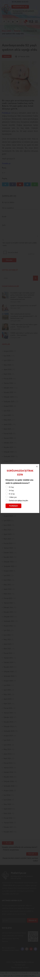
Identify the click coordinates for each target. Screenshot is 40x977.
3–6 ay (11, 490)
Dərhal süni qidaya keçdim (18, 500)
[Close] (36, 466)
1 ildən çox (13, 497)
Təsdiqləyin (13, 506)
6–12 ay (12, 494)
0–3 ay (11, 487)
